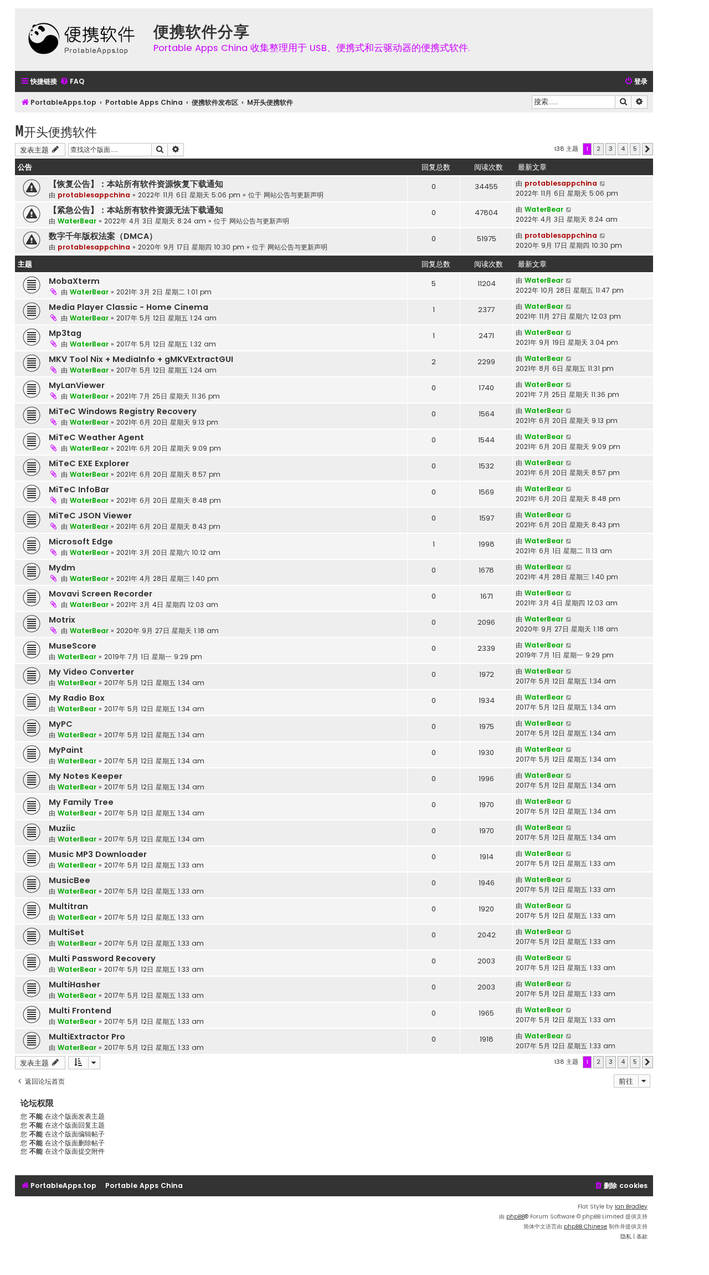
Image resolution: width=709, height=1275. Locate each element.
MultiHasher (74, 984)
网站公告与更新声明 (293, 195)
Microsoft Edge (81, 541)
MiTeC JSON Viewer (90, 515)
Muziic (62, 828)
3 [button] (611, 148)
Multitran (68, 906)
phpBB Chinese (585, 1226)
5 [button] (635, 148)
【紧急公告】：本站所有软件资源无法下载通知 (136, 210)
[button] (647, 149)
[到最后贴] (603, 183)
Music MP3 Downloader (98, 854)
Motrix (62, 619)
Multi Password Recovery (102, 958)
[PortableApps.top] (81, 39)
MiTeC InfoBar (79, 489)
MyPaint (66, 750)
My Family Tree (81, 802)
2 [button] (598, 148)
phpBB (515, 1216)
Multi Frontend (80, 1010)
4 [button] (623, 148)
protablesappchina (94, 195)
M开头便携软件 (56, 131)
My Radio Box (77, 697)
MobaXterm (74, 281)
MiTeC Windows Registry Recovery (123, 411)
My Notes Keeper (85, 776)
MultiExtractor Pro (87, 1036)
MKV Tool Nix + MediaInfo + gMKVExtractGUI (141, 359)
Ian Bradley (631, 1206)
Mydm (62, 567)
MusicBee (69, 880)
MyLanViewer (77, 385)
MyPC (61, 724)
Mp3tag (65, 333)
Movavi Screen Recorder (100, 593)
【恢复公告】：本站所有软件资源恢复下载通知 (136, 184)
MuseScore (72, 645)
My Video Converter (91, 671)
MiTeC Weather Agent (96, 437)
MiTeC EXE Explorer (89, 463)
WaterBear (77, 221)
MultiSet (66, 932)
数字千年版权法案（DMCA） (103, 236)
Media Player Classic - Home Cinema (128, 307)
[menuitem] (72, 81)
